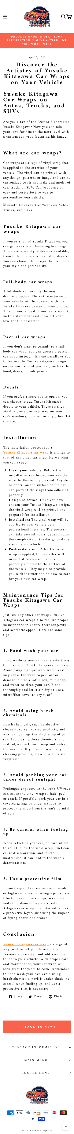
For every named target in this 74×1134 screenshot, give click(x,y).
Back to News (39, 1027)
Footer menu (36, 1072)
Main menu (36, 1060)
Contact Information (36, 1047)
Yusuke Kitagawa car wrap (26, 452)
